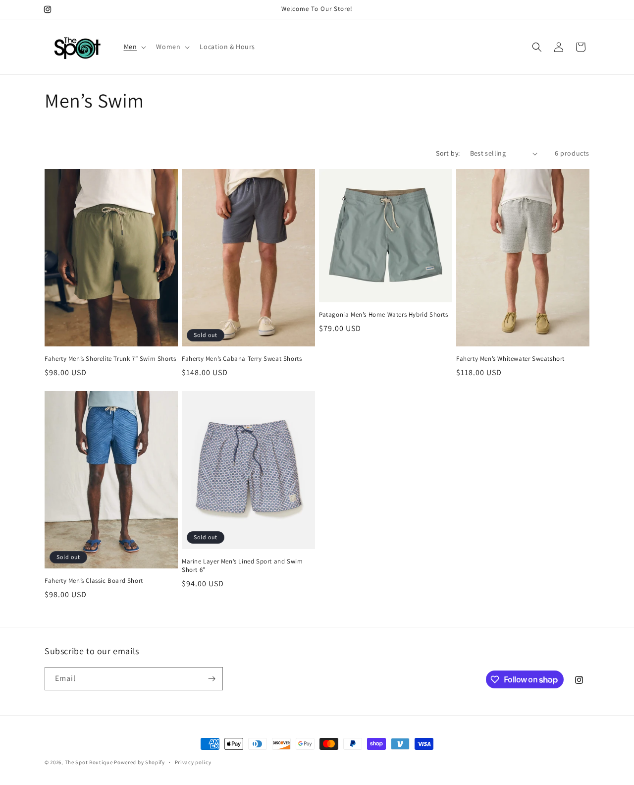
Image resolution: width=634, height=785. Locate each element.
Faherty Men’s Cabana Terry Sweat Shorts (242, 359)
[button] (134, 46)
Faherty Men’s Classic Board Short (94, 581)
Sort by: (448, 153)
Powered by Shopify (139, 762)
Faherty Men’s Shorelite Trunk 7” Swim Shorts (110, 359)
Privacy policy (193, 762)
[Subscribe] (211, 678)
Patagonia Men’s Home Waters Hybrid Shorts (383, 315)
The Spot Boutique (89, 762)
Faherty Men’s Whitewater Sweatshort (510, 359)
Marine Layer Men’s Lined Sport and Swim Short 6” (242, 566)
